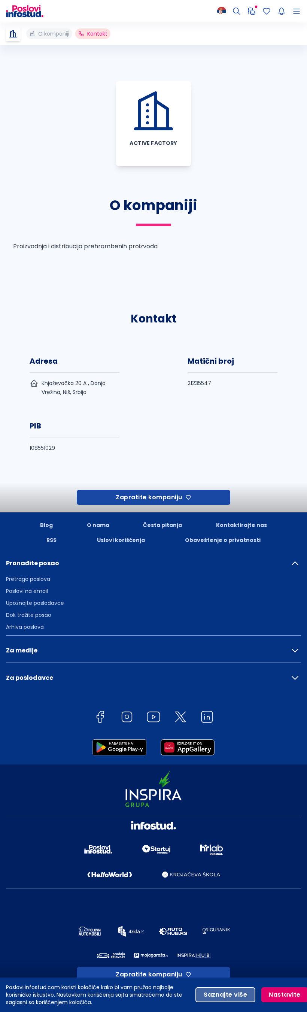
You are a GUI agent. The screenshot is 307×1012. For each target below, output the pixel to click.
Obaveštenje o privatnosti (223, 540)
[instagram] (126, 718)
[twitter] (180, 718)
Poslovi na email (27, 591)
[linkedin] (207, 718)
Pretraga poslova (28, 579)
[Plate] (251, 11)
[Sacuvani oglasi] (266, 11)
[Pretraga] (236, 11)
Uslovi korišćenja (121, 540)
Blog (46, 525)
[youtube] (153, 718)
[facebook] (99, 718)
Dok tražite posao (28, 615)
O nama (98, 525)
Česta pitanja (162, 525)
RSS (51, 540)
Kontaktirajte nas (241, 525)
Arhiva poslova (25, 627)
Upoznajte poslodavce (35, 603)
